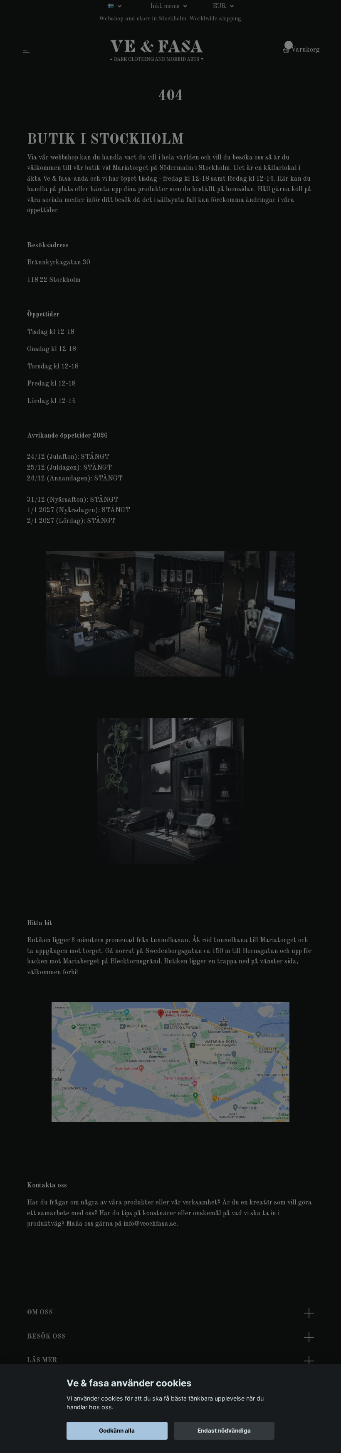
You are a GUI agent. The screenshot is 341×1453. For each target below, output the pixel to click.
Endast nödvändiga (224, 1430)
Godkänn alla (117, 1430)
